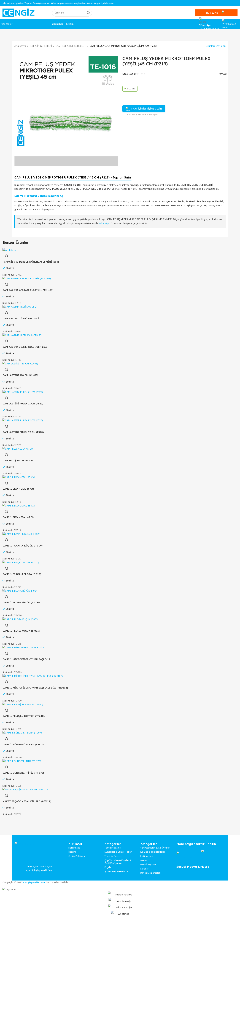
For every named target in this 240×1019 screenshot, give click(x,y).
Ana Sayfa (20, 45)
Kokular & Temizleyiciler (152, 851)
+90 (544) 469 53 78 (209, 28)
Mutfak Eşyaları (148, 864)
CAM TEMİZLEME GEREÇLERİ (70, 45)
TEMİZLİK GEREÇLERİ (40, 45)
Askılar (143, 860)
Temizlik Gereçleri (113, 856)
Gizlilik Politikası (76, 856)
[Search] (88, 12)
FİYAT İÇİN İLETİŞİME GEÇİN (146, 108)
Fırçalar (108, 867)
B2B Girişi (212, 13)
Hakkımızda (74, 847)
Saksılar (144, 868)
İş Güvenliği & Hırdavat (116, 871)
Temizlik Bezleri (112, 847)
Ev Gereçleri (146, 856)
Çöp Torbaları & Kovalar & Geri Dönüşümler (117, 862)
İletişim (72, 851)
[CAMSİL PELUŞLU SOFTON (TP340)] (22, 704)
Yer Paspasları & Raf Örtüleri (155, 847)
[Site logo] (18, 12)
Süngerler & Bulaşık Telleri (118, 851)
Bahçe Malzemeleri (150, 872)
